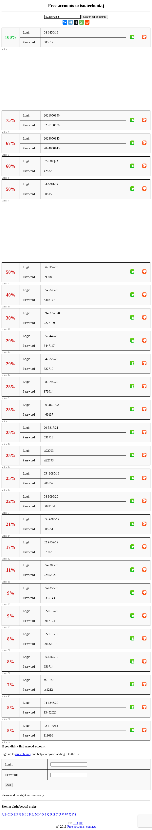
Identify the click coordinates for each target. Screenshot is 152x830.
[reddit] (87, 22)
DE (81, 823)
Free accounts (76, 826)
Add (8, 785)
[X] (76, 22)
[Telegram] (70, 22)
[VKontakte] (65, 22)
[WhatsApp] (81, 22)
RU (75, 823)
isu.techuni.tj (23, 754)
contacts (91, 826)
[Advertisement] (76, 79)
